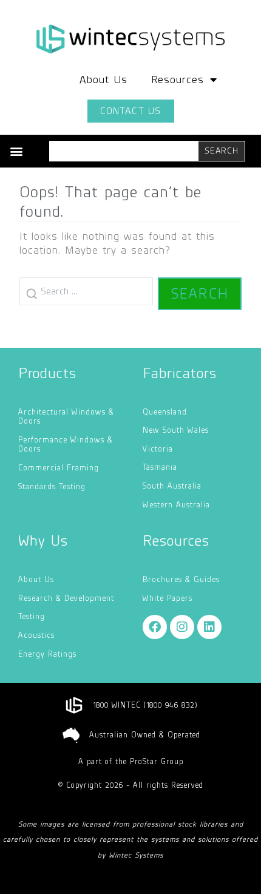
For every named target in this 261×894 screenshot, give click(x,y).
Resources (177, 79)
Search (199, 293)
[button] (16, 151)
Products (47, 373)
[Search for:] (86, 293)
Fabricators (180, 373)
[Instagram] (182, 627)
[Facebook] (155, 627)
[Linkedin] (209, 627)
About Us (103, 79)
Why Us (43, 540)
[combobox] (123, 151)
